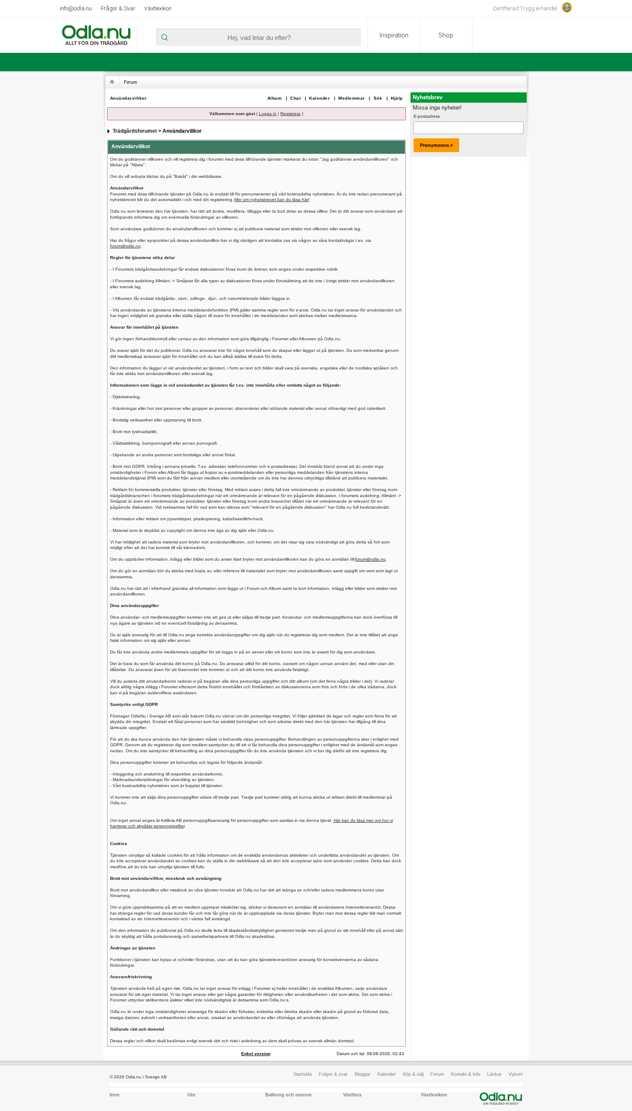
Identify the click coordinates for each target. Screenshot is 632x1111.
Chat (295, 98)
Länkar (494, 1074)
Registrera (290, 113)
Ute (191, 1094)
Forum (437, 1074)
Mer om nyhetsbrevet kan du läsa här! (272, 199)
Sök (378, 98)
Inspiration (394, 35)
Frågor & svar (333, 1074)
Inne (115, 1094)
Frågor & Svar (118, 8)
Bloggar (363, 1074)
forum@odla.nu (125, 246)
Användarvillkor (128, 98)
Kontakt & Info (465, 1074)
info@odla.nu (76, 8)
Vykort (515, 1074)
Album (274, 98)
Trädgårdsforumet (135, 131)
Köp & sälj (413, 1074)
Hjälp (397, 98)
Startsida (302, 1074)
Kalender (319, 98)
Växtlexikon (158, 8)
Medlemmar (351, 98)
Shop (446, 35)
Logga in (267, 113)
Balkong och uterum (288, 1094)
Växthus (352, 1094)
